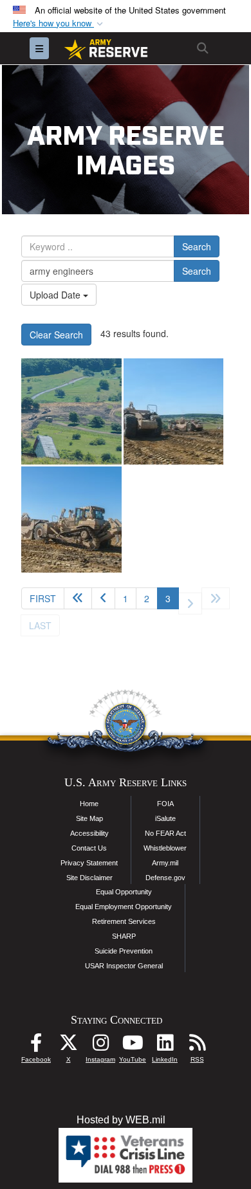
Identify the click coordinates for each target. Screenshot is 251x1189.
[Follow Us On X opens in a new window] (68, 1045)
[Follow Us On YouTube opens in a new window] (132, 1045)
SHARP (124, 936)
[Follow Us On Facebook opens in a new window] (36, 1045)
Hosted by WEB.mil (121, 1119)
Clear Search (56, 334)
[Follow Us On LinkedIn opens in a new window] (165, 1045)
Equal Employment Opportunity (123, 906)
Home (89, 803)
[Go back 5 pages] (78, 598)
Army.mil (165, 863)
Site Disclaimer (89, 877)
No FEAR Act (165, 833)
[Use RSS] (197, 1045)
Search (196, 246)
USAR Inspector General (124, 966)
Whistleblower (165, 848)
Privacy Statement (89, 863)
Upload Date (56, 294)
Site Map (89, 818)
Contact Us (89, 848)
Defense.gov (165, 877)
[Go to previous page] (103, 598)
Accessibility (89, 833)
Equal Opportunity (124, 892)
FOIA (165, 803)
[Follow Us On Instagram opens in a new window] (100, 1045)
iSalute (165, 818)
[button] (59, 23)
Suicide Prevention (124, 951)
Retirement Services (124, 921)
